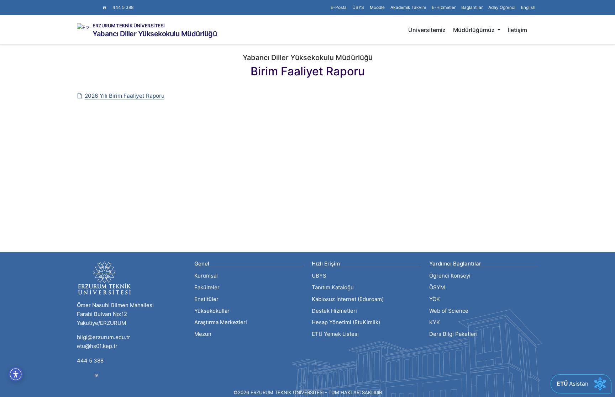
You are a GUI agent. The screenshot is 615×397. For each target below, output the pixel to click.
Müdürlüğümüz (474, 29)
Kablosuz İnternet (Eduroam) (348, 299)
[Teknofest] (96, 375)
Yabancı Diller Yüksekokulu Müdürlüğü (155, 33)
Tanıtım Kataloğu (333, 287)
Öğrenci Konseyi (450, 275)
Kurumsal (206, 275)
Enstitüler (206, 299)
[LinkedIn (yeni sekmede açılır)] (91, 4)
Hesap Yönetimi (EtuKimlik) (346, 322)
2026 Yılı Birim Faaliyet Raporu (124, 95)
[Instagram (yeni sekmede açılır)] (80, 4)
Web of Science (448, 310)
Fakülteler (207, 287)
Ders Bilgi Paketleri (453, 334)
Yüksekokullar (212, 310)
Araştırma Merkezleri (220, 322)
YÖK (434, 299)
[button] (471, 7)
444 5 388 (122, 7)
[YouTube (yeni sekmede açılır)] (97, 4)
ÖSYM (437, 287)
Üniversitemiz (427, 29)
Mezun (202, 334)
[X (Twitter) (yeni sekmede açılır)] (85, 4)
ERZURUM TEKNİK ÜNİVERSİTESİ (129, 25)
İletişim (517, 29)
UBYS (319, 275)
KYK (434, 322)
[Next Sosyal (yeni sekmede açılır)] (105, 7)
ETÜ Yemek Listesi (335, 334)
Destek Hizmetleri (334, 310)
